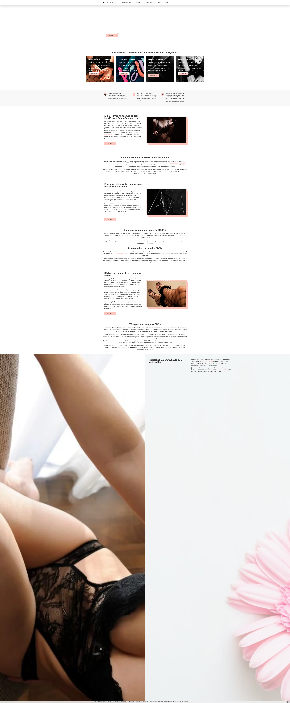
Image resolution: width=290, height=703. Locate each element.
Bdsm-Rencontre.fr (118, 253)
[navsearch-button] (177, 2)
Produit (159, 2)
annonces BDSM (109, 134)
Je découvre (94, 73)
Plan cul (138, 2)
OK (191, 701)
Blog (166, 2)
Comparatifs (148, 2)
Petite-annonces (127, 2)
